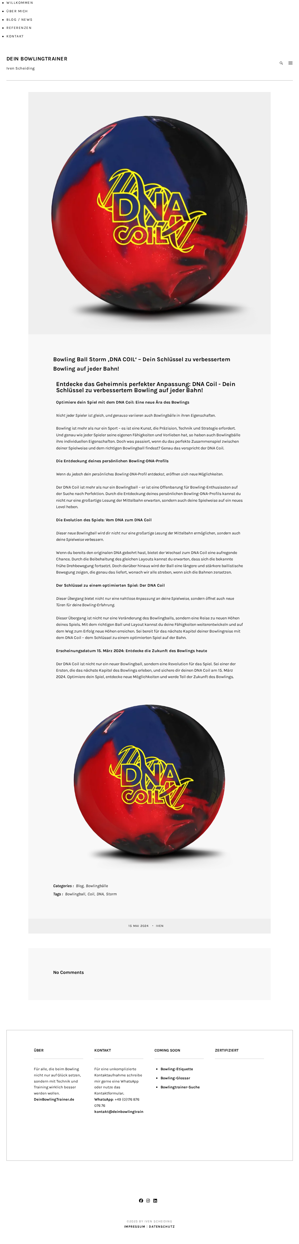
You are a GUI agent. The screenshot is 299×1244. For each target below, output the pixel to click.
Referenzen (19, 28)
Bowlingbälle (97, 885)
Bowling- (168, 1078)
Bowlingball (75, 894)
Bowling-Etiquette (177, 1069)
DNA (100, 894)
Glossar (183, 1078)
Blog (80, 885)
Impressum (134, 1227)
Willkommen (19, 3)
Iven (160, 926)
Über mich (17, 11)
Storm (111, 894)
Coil (91, 894)
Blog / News (19, 20)
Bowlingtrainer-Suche (180, 1087)
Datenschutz (162, 1227)
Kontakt (15, 36)
